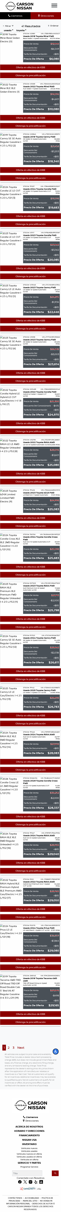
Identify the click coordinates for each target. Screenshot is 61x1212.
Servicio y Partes (29, 1163)
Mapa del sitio (30, 1200)
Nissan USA (29, 1140)
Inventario (29, 1144)
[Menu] (54, 5)
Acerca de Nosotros (29, 1126)
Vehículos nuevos (29, 1148)
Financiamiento (29, 1135)
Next (20, 1047)
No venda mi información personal (29, 1202)
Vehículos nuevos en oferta (29, 1154)
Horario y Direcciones (29, 1131)
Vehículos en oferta (29, 1159)
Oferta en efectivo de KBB (30, 67)
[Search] (55, 1173)
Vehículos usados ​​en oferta (29, 1156)
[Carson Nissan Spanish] (19, 5)
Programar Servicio (29, 1166)
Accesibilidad (32, 1198)
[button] (56, 1051)
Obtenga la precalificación (31, 75)
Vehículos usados (29, 1151)
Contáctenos (15, 1198)
